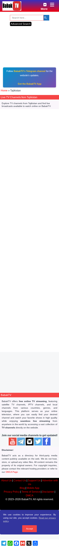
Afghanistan (27, 335)
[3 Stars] (25, 229)
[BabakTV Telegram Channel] (21, 441)
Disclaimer (48, 491)
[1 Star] (18, 229)
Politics (41, 256)
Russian (22, 248)
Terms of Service (31, 491)
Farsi (20, 331)
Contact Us (20, 480)
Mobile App (33, 488)
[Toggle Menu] (52, 5)
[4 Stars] (28, 229)
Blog (22, 488)
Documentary (30, 256)
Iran (17, 335)
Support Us (34, 480)
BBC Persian (29, 311)
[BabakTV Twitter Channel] (38, 441)
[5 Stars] (32, 229)
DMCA (29, 495)
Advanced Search (21, 24)
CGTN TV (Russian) (29, 224)
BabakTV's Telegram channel (29, 71)
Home (4, 90)
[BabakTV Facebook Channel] (47, 441)
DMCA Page (12, 472)
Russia (29, 252)
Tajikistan (20, 252)
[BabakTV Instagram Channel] (30, 441)
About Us (6, 480)
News (19, 256)
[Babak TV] (11, 6)
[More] (42, 4)
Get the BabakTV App (29, 83)
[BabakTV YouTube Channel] (13, 441)
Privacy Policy (12, 491)
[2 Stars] (21, 229)
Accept (29, 528)
